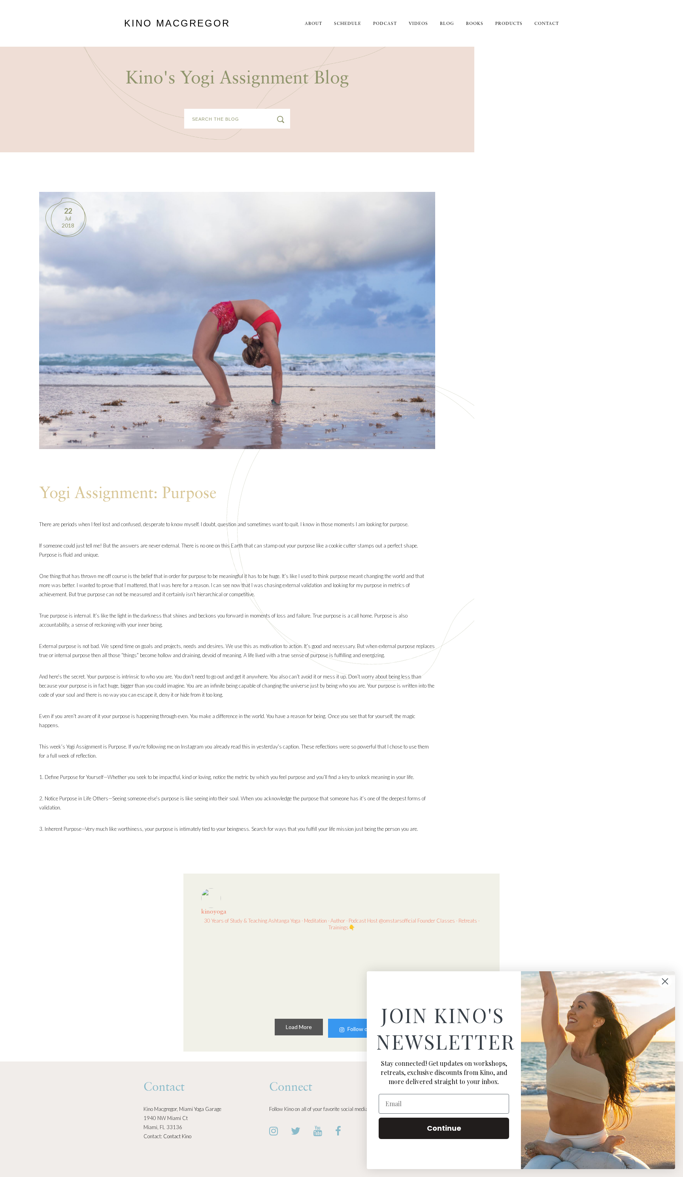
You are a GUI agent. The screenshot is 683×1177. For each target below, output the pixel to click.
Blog (447, 24)
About (313, 24)
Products (509, 24)
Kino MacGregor (177, 23)
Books (474, 24)
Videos (418, 24)
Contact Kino (177, 1136)
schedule (347, 24)
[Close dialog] (665, 981)
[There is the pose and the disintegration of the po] (305, 973)
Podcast (385, 24)
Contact (546, 24)
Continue (444, 1128)
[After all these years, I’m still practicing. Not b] (234, 973)
